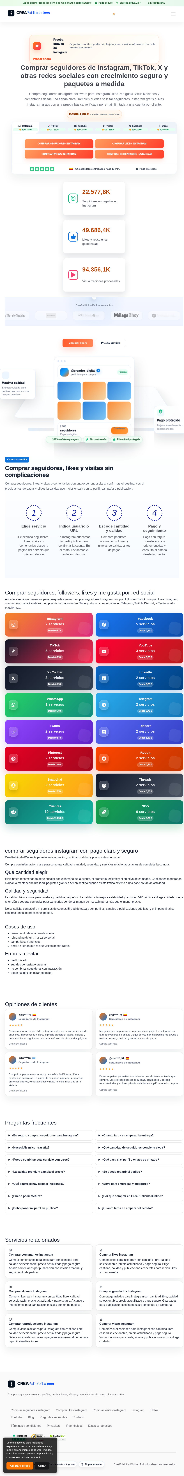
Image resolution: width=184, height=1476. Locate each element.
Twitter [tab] (109, 128)
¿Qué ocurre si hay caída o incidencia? (38, 1183)
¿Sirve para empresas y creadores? (126, 1183)
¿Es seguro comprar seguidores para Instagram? (45, 1135)
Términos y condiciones (26, 1425)
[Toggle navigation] (173, 14)
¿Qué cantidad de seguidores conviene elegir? (133, 1147)
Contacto (78, 1417)
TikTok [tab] (54, 128)
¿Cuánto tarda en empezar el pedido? (127, 1208)
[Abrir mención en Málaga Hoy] (93, 315)
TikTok (154, 1410)
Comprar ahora (78, 342)
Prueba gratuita (110, 342)
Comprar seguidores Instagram (59, 143)
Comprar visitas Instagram (109, 1410)
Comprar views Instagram (59, 154)
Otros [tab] (164, 128)
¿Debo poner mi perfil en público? (35, 1208)
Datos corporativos (100, 1425)
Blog (31, 1417)
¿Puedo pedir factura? (27, 1196)
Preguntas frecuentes (53, 1417)
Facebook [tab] (137, 128)
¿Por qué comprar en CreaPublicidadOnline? (132, 1196)
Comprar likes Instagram (129, 143)
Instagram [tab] (27, 128)
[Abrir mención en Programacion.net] (130, 315)
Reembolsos (74, 1425)
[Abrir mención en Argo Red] (168, 315)
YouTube (16, 1417)
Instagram (138, 1410)
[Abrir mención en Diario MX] (55, 315)
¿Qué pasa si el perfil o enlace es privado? (130, 1159)
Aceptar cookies (20, 1465)
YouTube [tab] (82, 128)
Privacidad (54, 1425)
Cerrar (41, 1465)
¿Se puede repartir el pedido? (122, 1171)
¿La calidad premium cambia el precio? (38, 1171)
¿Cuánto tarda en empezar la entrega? (128, 1135)
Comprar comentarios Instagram (129, 154)
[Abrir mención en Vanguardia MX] (17, 315)
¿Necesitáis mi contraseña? (30, 1147)
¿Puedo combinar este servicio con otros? (41, 1159)
